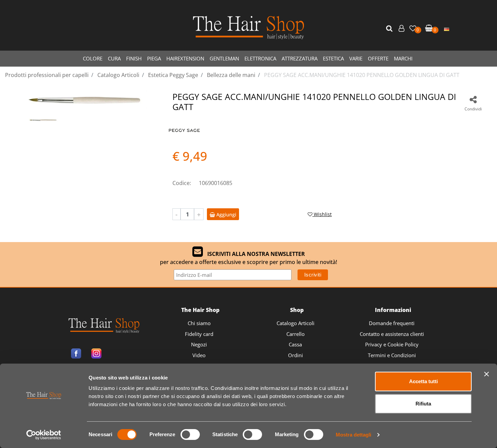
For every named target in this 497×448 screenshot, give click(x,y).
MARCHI (403, 58)
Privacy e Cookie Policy (392, 344)
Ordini (295, 355)
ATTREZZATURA (299, 58)
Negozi (199, 344)
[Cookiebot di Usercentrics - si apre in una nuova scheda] (43, 435)
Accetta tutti (423, 381)
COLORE (92, 58)
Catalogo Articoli (295, 323)
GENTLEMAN (224, 58)
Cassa (295, 344)
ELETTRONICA (260, 58)
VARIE (355, 58)
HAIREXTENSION (185, 58)
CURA (114, 58)
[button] (390, 28)
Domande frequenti (392, 323)
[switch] (190, 434)
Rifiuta (423, 403)
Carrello (295, 334)
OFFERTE (378, 58)
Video (199, 355)
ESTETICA (333, 58)
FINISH (134, 58)
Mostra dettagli (353, 435)
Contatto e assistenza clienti (392, 334)
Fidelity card (199, 334)
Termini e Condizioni (392, 355)
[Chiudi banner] (486, 374)
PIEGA (154, 58)
